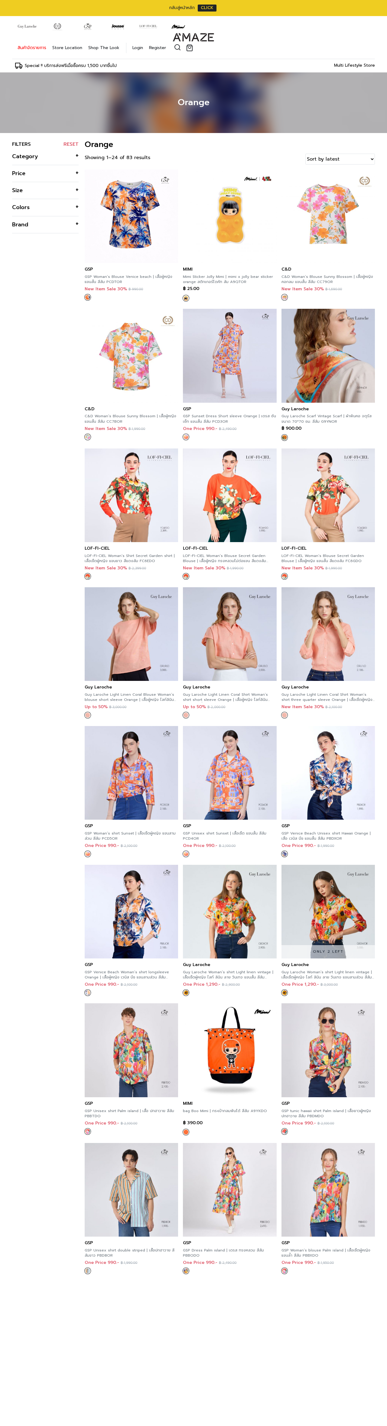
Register (157, 48)
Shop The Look (103, 48)
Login (137, 48)
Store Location (67, 48)
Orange (194, 102)
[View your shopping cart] (191, 48)
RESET (71, 144)
